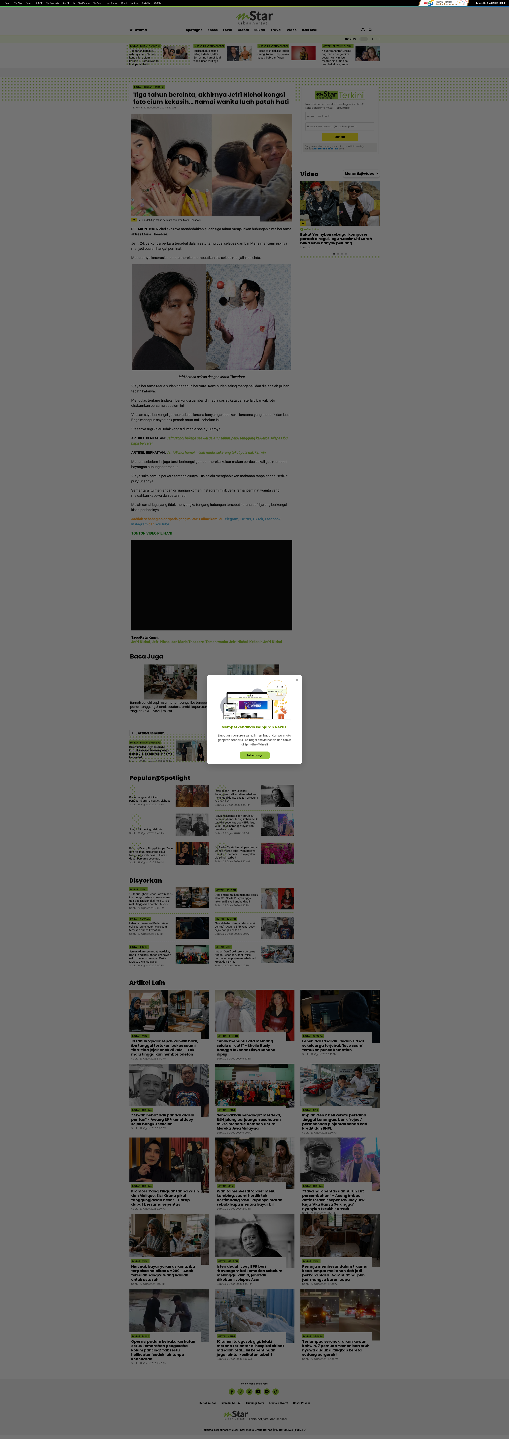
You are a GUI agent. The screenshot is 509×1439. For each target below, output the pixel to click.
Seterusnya (255, 755)
